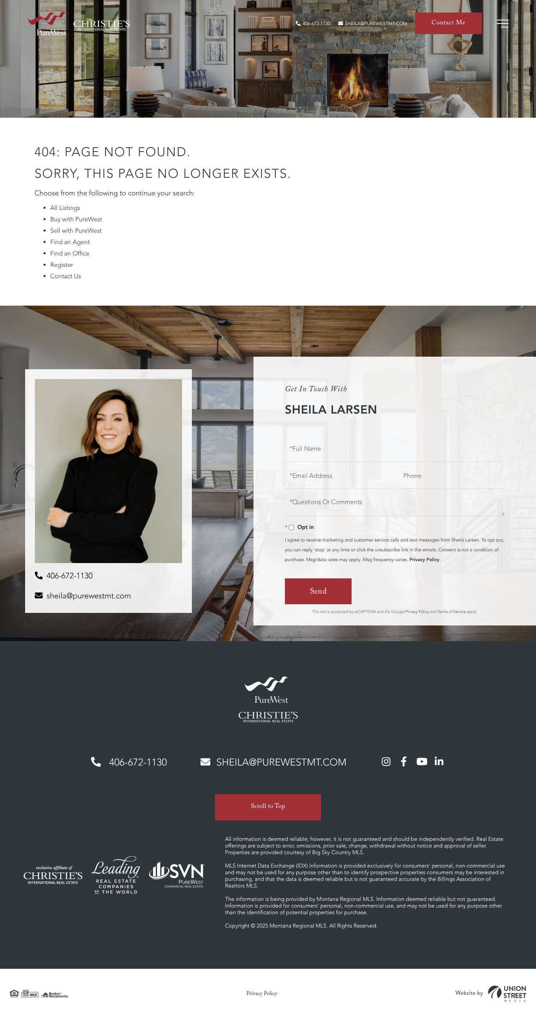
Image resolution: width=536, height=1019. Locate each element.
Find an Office (69, 253)
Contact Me (448, 23)
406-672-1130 (316, 24)
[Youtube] (421, 761)
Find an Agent (70, 242)
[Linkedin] (439, 761)
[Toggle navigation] (503, 23)
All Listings (65, 208)
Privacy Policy (424, 560)
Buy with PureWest (76, 219)
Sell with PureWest (76, 231)
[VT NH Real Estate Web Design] (491, 994)
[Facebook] (404, 761)
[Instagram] (386, 761)
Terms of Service (452, 611)
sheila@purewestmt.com (376, 24)
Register (61, 265)
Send (318, 592)
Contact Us (65, 276)
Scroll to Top (268, 807)
